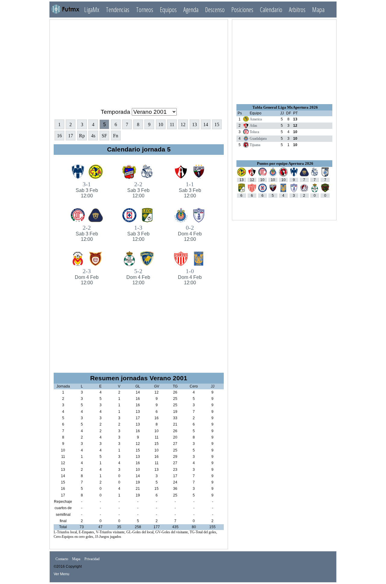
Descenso (215, 9)
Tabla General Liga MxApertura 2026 (285, 107)
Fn (115, 135)
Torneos (144, 9)
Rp (82, 135)
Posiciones (242, 9)
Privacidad (92, 559)
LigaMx (91, 9)
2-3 (87, 276)
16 (59, 135)
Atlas (253, 125)
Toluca (254, 132)
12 (183, 124)
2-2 (138, 189)
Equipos (168, 9)
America (256, 119)
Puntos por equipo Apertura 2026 (285, 163)
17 (70, 135)
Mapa (318, 9)
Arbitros (297, 9)
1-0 (190, 276)
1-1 (190, 189)
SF (104, 135)
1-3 (138, 233)
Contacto (61, 559)
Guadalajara (258, 138)
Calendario (271, 9)
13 (194, 124)
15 (216, 124)
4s (93, 135)
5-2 (138, 276)
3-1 (87, 189)
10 (160, 124)
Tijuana (255, 145)
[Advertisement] (138, 61)
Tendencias (117, 9)
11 (172, 124)
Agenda (190, 9)
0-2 (190, 233)
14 (205, 124)
